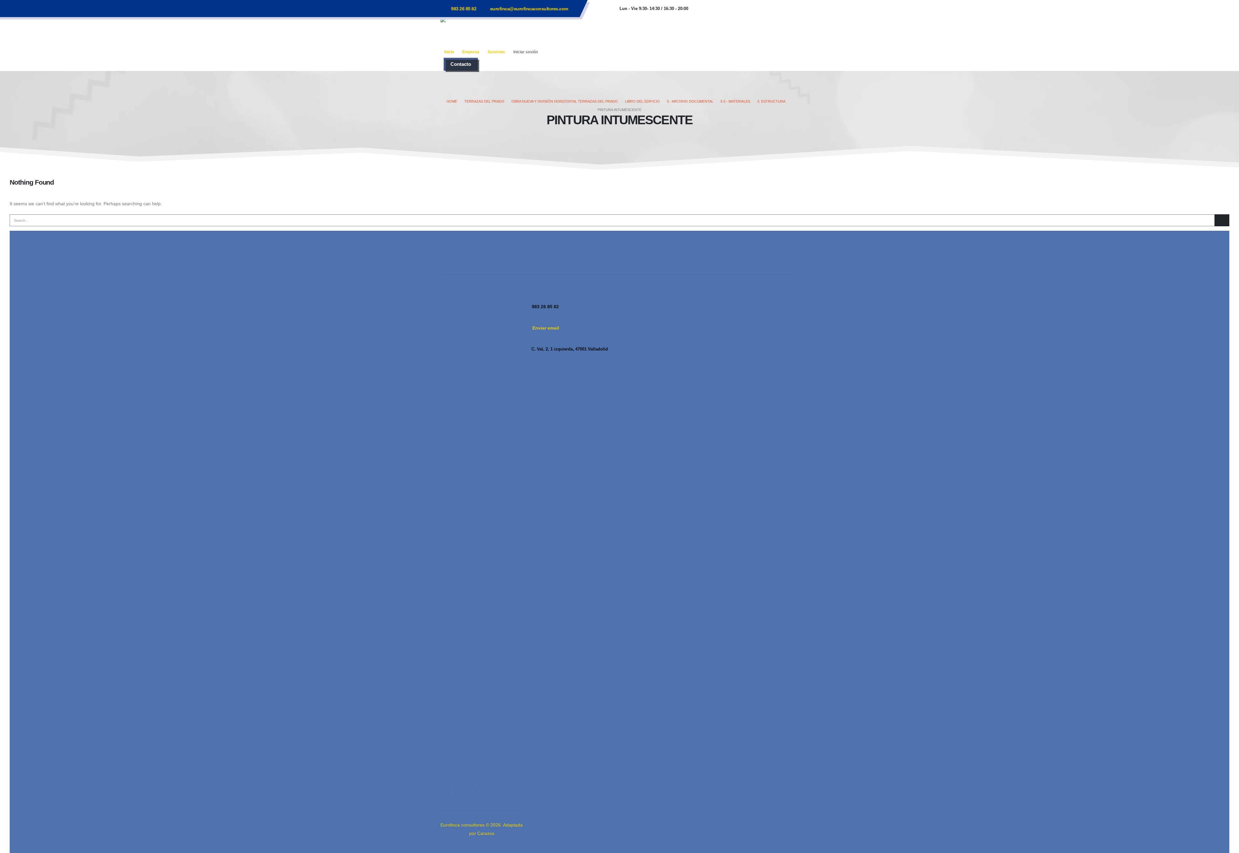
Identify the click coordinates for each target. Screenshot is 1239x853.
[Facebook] (446, 791)
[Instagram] (479, 791)
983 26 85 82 (463, 8)
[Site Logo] (480, 31)
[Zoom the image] (481, 535)
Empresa (470, 52)
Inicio (449, 52)
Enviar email (545, 327)
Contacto (460, 64)
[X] (463, 791)
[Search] (1221, 220)
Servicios (496, 52)
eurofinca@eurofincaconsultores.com (529, 8)
